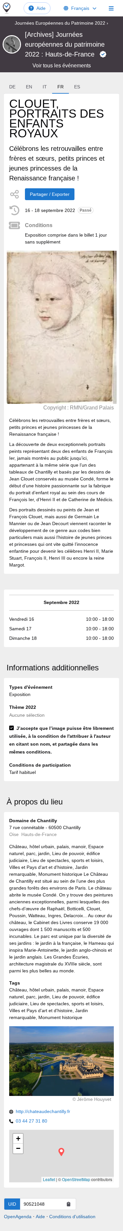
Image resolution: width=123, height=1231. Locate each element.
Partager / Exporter (50, 194)
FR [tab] (60, 86)
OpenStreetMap (76, 1179)
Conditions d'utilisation (72, 1216)
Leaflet (49, 1179)
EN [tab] (29, 86)
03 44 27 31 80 (31, 1121)
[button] (61, 1152)
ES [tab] (77, 86)
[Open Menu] (111, 8)
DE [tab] (12, 86)
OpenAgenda (17, 1216)
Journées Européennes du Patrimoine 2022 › (61, 23)
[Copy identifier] (68, 1204)
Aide (41, 8)
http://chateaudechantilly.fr (43, 1111)
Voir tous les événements (61, 65)
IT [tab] (45, 86)
